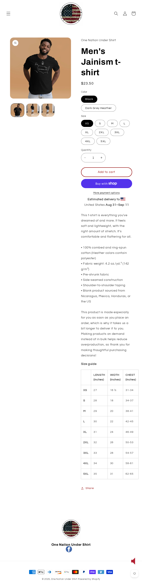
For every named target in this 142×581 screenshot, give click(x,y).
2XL (101, 132)
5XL (103, 141)
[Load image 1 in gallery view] (17, 110)
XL (87, 132)
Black (89, 99)
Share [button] (90, 488)
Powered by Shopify (89, 579)
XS (87, 123)
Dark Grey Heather (98, 108)
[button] (8, 13)
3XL (117, 132)
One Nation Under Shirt (64, 579)
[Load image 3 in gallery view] (32, 110)
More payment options (106, 193)
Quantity (86, 150)
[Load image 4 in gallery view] (47, 110)
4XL (88, 141)
